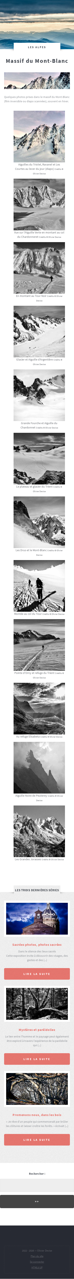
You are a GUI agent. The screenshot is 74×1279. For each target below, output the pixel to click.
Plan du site (37, 1256)
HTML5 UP (37, 1267)
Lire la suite (37, 974)
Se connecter (37, 1261)
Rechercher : (37, 1173)
